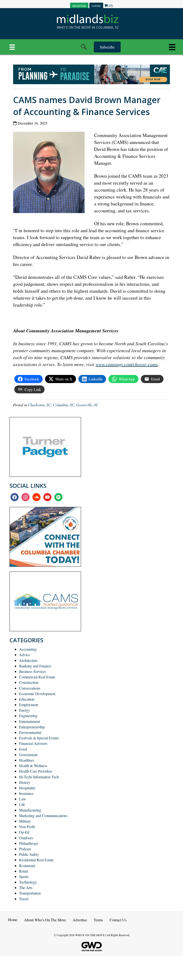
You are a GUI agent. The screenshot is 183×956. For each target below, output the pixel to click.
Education (26, 699)
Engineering (28, 715)
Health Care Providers (35, 771)
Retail (23, 871)
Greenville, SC (87, 404)
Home (12, 919)
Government (28, 754)
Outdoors (26, 837)
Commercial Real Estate (37, 676)
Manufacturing (30, 810)
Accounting (28, 649)
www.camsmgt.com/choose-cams (127, 364)
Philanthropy (28, 843)
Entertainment (29, 721)
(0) (110, 5)
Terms (98, 919)
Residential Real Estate (36, 859)
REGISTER (79, 6)
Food (23, 749)
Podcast (25, 848)
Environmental (30, 732)
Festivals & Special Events (39, 737)
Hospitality (27, 787)
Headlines (26, 760)
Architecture (28, 660)
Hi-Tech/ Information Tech (39, 776)
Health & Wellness (33, 765)
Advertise (80, 919)
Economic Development (37, 693)
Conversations (29, 688)
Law (22, 798)
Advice (24, 654)
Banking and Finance (35, 665)
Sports (24, 876)
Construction (28, 682)
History (24, 782)
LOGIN (96, 6)
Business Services (32, 671)
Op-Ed (24, 832)
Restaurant (27, 865)
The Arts (25, 887)
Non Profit (27, 826)
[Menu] (12, 47)
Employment (28, 704)
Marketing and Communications (43, 815)
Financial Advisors (33, 743)
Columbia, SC (63, 404)
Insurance (26, 793)
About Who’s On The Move (45, 919)
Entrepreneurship (32, 726)
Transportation (30, 893)
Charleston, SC (39, 404)
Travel (23, 898)
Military (25, 821)
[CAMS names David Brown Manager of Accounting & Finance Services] (50, 173)
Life (22, 804)
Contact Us (118, 919)
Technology (28, 882)
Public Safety (29, 854)
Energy (24, 710)
